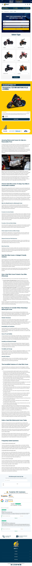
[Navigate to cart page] (29, 4)
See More (16, 77)
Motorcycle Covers (6, 11)
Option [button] (5, 26)
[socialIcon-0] (14, 548)
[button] (16, 22)
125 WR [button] (5, 21)
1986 (3, 485)
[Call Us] (27, 4)
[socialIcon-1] (16, 548)
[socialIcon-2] (17, 548)
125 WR (15, 11)
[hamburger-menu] (2, 4)
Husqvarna (11, 11)
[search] (25, 4)
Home (2, 11)
